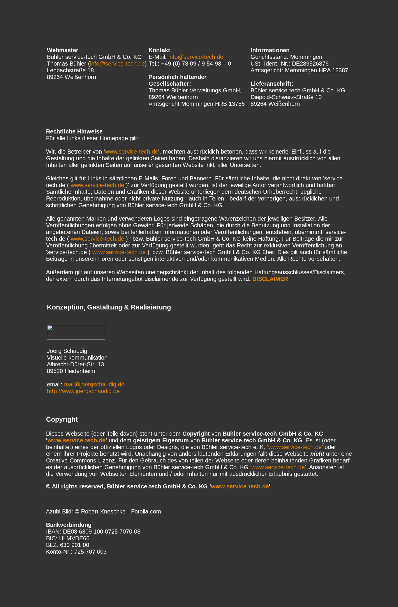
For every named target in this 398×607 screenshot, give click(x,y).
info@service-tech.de (117, 63)
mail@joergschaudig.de (94, 384)
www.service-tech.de (131, 151)
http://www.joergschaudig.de (83, 391)
